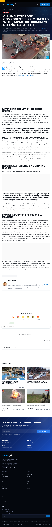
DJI (2, 474)
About (3, 496)
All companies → (5, 488)
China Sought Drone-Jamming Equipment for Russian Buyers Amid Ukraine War (37, 404)
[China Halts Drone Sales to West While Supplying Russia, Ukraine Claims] (38, 373)
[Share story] (6, 62)
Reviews (28, 488)
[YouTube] (10, 467)
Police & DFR (29, 481)
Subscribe (45, 4)
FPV (28, 486)
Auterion (11, 9)
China (3, 276)
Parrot (3, 481)
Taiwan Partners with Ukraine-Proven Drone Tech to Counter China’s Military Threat (10, 382)
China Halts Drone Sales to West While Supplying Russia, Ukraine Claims (37, 382)
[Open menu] (3, 4)
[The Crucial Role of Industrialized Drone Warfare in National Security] (13, 396)
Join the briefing (43, 431)
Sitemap (45, 524)
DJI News (29, 476)
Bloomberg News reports (26, 75)
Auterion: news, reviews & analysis (21, 347)
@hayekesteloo (18, 288)
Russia (14, 276)
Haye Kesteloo (12, 280)
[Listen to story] (10, 62)
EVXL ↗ (3, 506)
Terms (40, 524)
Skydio (3, 479)
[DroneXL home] (11, 4)
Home (4, 9)
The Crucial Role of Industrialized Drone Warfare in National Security (11, 404)
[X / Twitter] (3, 467)
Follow (46, 284)
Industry (28, 490)
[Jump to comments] (13, 62)
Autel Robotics (5, 476)
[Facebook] (6, 467)
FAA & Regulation (30, 479)
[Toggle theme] (37, 4)
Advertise (4, 501)
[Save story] (3, 62)
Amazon (3, 483)
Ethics (3, 503)
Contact (3, 499)
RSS (49, 524)
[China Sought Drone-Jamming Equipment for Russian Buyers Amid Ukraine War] (38, 396)
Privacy (36, 524)
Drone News (29, 474)
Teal (2, 486)
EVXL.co (11, 287)
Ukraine (9, 276)
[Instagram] (14, 467)
